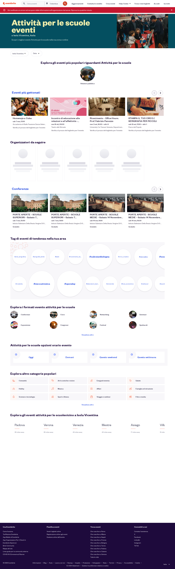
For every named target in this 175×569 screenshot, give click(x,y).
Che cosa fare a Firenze (98, 540)
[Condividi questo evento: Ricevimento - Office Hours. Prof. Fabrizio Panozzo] (121, 112)
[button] (124, 3)
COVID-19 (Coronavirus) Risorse (13, 554)
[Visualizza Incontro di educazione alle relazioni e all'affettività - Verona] (68, 106)
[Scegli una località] (47, 3)
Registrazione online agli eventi (57, 534)
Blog (44, 563)
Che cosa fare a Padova (98, 548)
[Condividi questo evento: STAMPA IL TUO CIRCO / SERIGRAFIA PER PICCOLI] (160, 112)
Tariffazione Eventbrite (10, 534)
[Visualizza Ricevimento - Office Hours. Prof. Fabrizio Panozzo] (106, 106)
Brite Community (8, 545)
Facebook (137, 537)
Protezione (86, 563)
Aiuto (50, 563)
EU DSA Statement (73, 565)
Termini (111, 563)
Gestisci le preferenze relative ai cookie (95, 565)
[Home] (9, 3)
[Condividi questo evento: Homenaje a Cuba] (44, 112)
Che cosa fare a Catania (98, 551)
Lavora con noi (60, 563)
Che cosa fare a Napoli (98, 537)
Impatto (77, 563)
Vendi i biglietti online (54, 531)
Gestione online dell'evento (56, 537)
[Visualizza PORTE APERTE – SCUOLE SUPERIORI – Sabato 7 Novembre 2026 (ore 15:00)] (29, 203)
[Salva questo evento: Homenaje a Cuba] (39, 112)
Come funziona (8, 531)
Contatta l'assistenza (141, 531)
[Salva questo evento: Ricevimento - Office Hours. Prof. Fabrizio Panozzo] (116, 112)
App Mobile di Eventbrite (11, 537)
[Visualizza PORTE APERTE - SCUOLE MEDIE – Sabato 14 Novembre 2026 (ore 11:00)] (106, 203)
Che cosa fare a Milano (98, 534)
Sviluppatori (96, 563)
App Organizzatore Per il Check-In (14, 540)
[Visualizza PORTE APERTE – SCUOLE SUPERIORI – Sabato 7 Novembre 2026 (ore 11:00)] (68, 203)
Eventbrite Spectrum (10, 543)
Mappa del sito (7, 548)
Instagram (137, 543)
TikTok (136, 545)
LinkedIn (137, 540)
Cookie (137, 563)
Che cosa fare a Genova (98, 554)
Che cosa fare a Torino (98, 545)
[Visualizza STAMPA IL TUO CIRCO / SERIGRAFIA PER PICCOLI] (145, 106)
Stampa (70, 563)
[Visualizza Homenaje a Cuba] (29, 106)
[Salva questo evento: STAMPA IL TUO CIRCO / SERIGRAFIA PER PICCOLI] (154, 112)
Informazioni (37, 563)
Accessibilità (128, 563)
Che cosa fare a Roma (97, 531)
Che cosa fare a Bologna (98, 543)
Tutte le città (94, 557)
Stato (105, 563)
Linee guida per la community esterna (15, 551)
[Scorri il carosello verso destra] (160, 93)
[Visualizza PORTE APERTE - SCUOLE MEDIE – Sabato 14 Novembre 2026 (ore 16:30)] (145, 203)
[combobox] (55, 3)
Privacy (119, 563)
